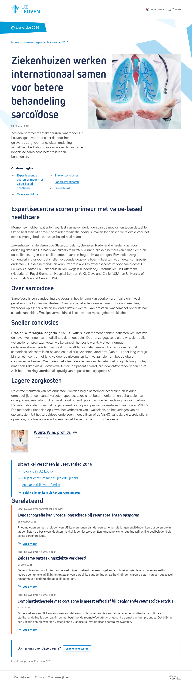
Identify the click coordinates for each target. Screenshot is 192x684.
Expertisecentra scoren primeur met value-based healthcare (30, 181)
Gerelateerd (62, 188)
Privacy (40, 677)
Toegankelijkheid (59, 677)
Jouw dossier (158, 9)
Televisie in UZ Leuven (38, 471)
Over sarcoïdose (27, 194)
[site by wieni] (175, 677)
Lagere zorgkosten (67, 181)
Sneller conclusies (67, 175)
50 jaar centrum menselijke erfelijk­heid (50, 477)
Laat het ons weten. (77, 648)
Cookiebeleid (22, 677)
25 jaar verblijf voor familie (41, 484)
